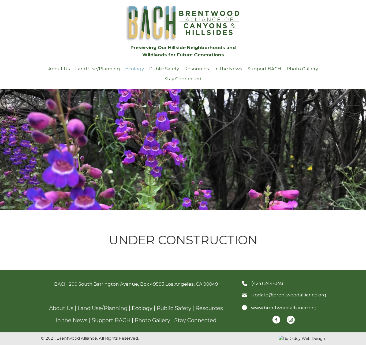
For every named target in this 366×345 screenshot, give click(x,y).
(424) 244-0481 (268, 283)
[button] (276, 320)
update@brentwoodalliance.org (288, 294)
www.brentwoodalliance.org (284, 307)
